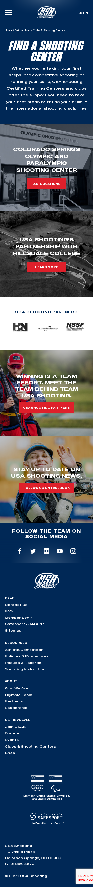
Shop (10, 753)
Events (12, 740)
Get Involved (23, 30)
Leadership (16, 708)
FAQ (9, 611)
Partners (14, 701)
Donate (12, 733)
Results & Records (23, 663)
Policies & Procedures (26, 656)
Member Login (19, 617)
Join (83, 13)
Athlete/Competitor (24, 650)
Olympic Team (18, 695)
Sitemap (13, 630)
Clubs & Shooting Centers (30, 746)
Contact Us (16, 605)
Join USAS (15, 727)
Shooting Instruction (25, 669)
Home (8, 30)
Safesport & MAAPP (24, 624)
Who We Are (16, 688)
